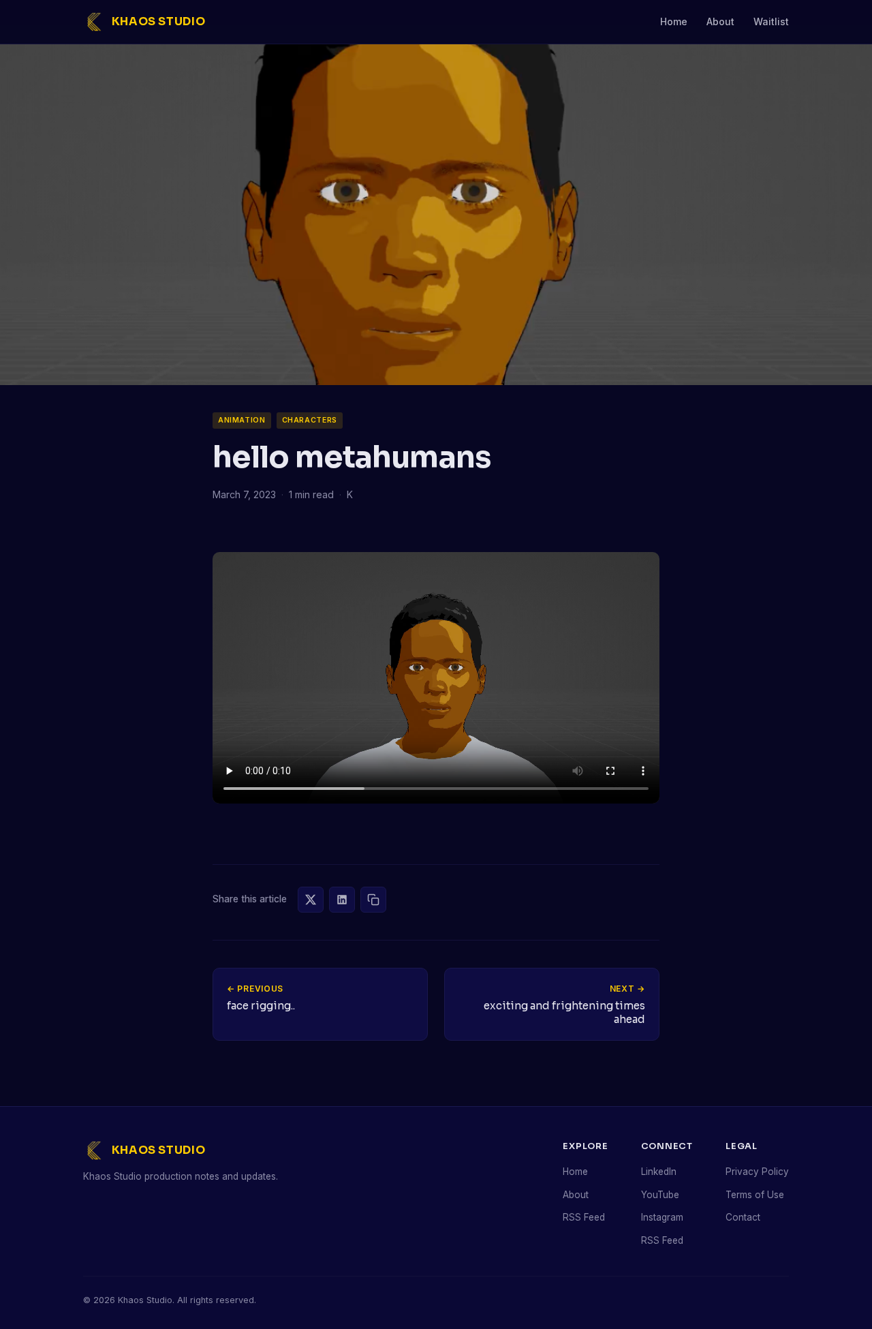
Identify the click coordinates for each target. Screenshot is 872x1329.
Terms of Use (755, 1194)
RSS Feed (584, 1217)
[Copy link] (373, 900)
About (720, 21)
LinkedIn (658, 1171)
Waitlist (771, 21)
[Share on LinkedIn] (342, 900)
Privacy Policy (757, 1171)
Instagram (662, 1217)
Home (673, 21)
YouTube (660, 1194)
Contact (743, 1217)
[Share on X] (311, 900)
